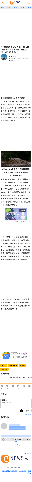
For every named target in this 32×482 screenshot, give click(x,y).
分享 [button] (28, 439)
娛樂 (9, 7)
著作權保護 (6, 471)
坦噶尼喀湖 (13, 365)
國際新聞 (12, 58)
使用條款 (14, 471)
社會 (15, 7)
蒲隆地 (3, 365)
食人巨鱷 (4, 369)
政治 (22, 7)
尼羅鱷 (22, 365)
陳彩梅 (15, 56)
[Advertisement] (16, 26)
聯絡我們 (29, 472)
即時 (2, 7)
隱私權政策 (28, 415)
